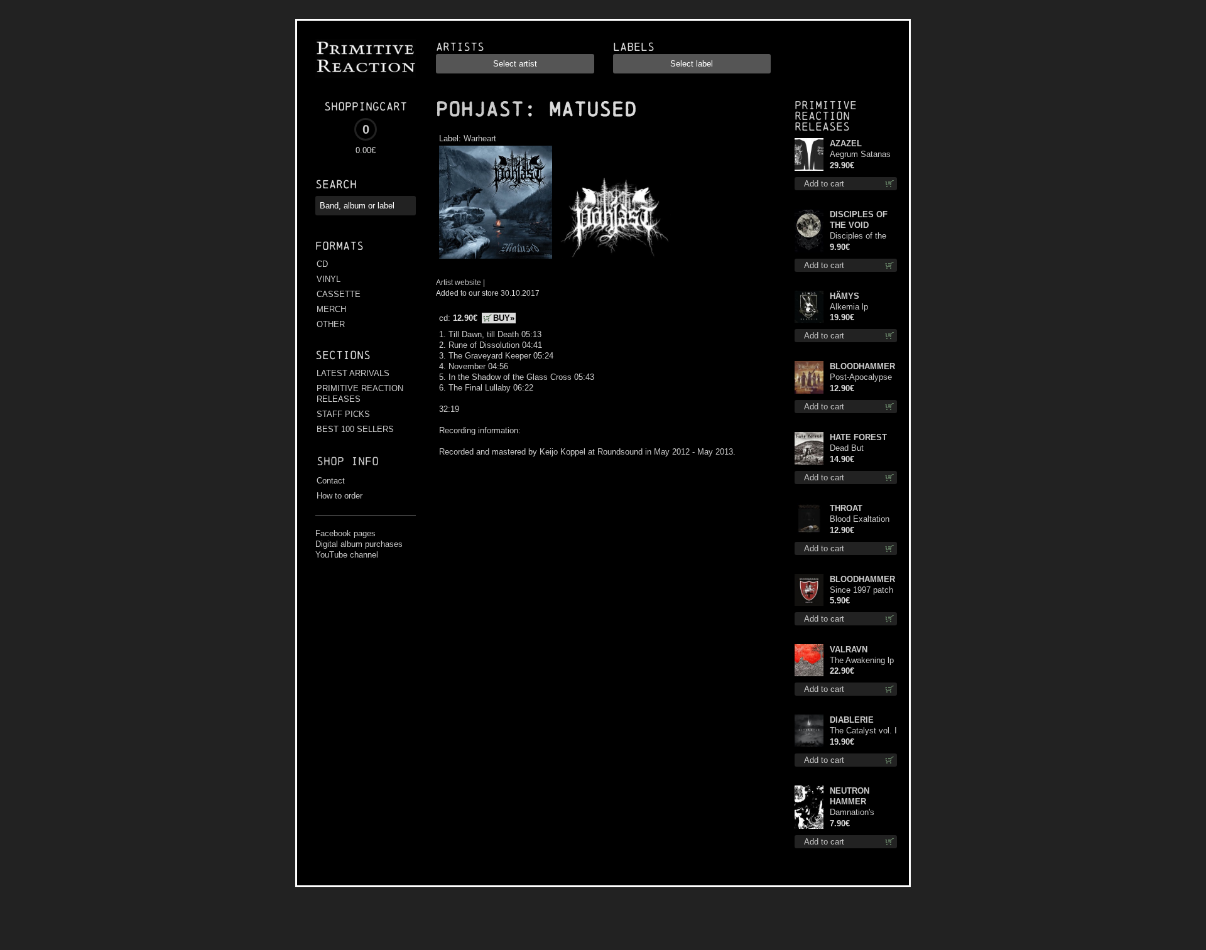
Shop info (348, 461)
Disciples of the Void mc (858, 236)
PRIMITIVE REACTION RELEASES (360, 394)
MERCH (331, 309)
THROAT (846, 508)
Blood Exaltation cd (859, 519)
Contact (331, 480)
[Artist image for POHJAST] (613, 259)
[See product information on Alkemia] (809, 307)
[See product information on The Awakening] (809, 660)
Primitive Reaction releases (826, 116)
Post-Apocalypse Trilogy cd (861, 377)
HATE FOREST (858, 437)
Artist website (458, 282)
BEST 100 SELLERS (355, 429)
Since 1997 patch (861, 590)
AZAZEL (846, 143)
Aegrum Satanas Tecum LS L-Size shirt (861, 154)
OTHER (331, 324)
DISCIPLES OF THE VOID (859, 220)
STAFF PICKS (343, 414)
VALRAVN (848, 649)
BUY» (503, 318)
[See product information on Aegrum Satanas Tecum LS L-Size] (809, 154)
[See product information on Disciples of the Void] (809, 230)
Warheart (480, 138)
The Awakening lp (862, 660)
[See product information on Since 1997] (809, 590)
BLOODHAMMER (862, 366)
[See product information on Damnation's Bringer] (809, 807)
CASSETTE (339, 294)
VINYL (328, 279)
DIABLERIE (852, 720)
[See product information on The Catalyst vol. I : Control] (809, 731)
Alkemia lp (849, 306)
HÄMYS (844, 296)
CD (322, 264)
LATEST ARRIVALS (353, 373)
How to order (339, 495)
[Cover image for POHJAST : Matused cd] (495, 259)
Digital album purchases (359, 544)
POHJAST (480, 109)
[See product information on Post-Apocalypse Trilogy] (809, 377)
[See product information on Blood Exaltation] (809, 519)
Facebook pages (345, 533)
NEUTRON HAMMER (849, 796)
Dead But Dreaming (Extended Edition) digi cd (863, 448)
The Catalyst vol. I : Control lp (863, 731)
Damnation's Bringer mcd (852, 812)
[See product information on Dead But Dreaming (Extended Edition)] (809, 448)
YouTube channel (346, 554)
